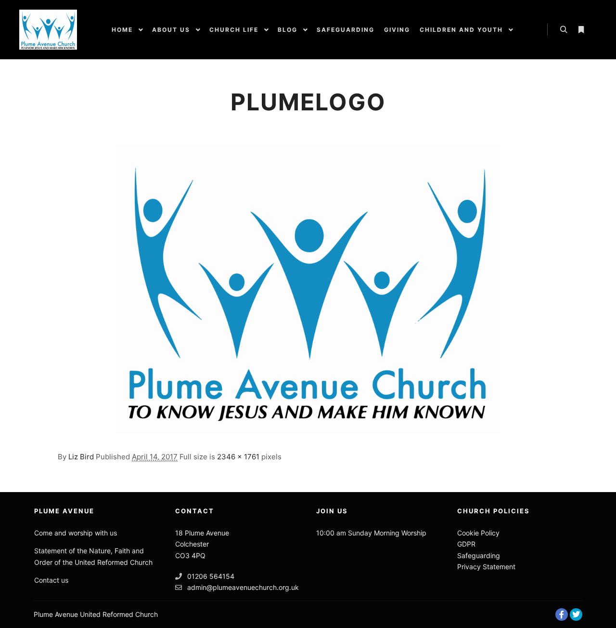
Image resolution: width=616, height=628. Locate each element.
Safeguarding (478, 555)
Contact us (51, 580)
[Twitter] (576, 614)
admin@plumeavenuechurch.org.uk (243, 587)
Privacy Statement (486, 566)
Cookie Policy (478, 533)
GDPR (466, 544)
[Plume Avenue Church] (48, 29)
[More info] (581, 30)
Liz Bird (81, 456)
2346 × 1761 (238, 456)
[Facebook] (561, 614)
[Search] (563, 30)
